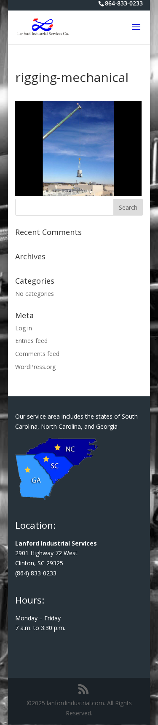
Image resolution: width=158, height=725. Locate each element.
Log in (23, 328)
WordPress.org (35, 367)
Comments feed (37, 354)
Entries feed (31, 341)
